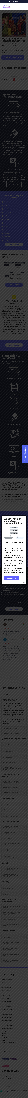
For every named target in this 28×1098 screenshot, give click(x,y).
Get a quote (11, 578)
